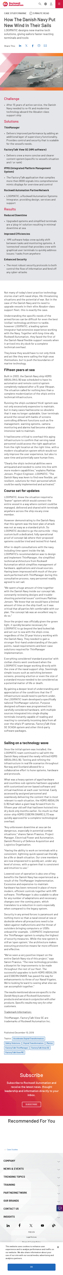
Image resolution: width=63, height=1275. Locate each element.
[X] (31, 1225)
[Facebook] (19, 1225)
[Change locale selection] (45, 4)
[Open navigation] (59, 4)
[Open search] (40, 4)
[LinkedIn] (8, 1225)
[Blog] (54, 1225)
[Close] (58, 1247)
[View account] (51, 4)
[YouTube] (42, 1225)
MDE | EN (31, 1232)
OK (31, 1267)
